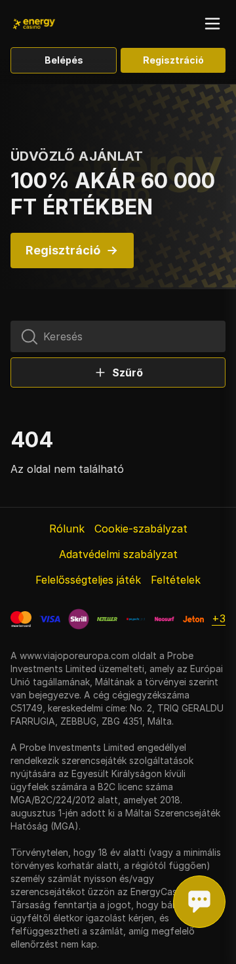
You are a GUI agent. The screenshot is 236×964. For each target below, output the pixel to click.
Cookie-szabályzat (140, 528)
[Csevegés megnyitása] (199, 901)
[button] (212, 23)
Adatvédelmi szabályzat (118, 554)
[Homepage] (52, 23)
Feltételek (176, 579)
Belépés (64, 60)
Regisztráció (173, 60)
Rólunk (67, 528)
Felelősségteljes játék (88, 579)
